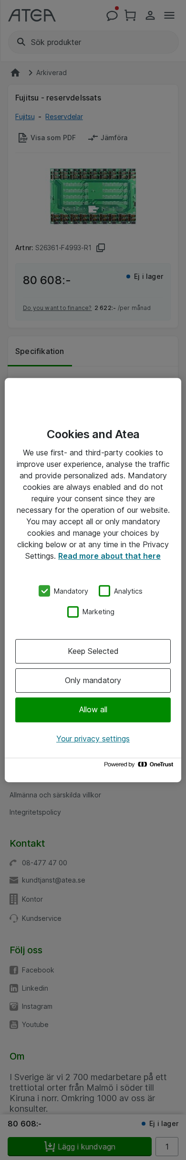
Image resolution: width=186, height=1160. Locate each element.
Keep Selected (93, 651)
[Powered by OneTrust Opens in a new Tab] (140, 767)
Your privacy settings (93, 738)
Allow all (93, 710)
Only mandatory (93, 680)
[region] (93, 580)
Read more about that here (109, 556)
